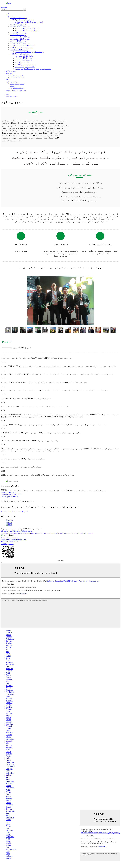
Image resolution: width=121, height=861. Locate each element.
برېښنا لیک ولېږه (9, 537)
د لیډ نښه (47, 533)
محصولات (9, 16)
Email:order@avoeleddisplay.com (13, 539)
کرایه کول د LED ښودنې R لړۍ (29, 22)
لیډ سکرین (25, 533)
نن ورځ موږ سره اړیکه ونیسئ (14, 511)
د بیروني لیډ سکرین (63, 533)
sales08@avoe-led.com (9, 496)
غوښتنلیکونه (16, 88)
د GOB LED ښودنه (18, 18)
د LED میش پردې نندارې (21, 47)
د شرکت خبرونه (17, 75)
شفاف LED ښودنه (18, 35)
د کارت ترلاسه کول (23, 60)
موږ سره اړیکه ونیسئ (16, 90)
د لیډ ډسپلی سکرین (10, 533)
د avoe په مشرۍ (7, 544)
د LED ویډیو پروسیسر (25, 64)
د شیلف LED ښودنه (18, 41)
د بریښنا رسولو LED (25, 67)
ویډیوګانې (11, 71)
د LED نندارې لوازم (20, 54)
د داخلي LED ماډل (23, 58)
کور (7, 13)
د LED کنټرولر (22, 62)
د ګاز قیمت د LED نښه (20, 37)
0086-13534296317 (8, 492)
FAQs (8, 79)
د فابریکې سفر (17, 84)
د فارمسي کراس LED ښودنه (22, 45)
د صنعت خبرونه (17, 77)
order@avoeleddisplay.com (11, 494)
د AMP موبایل (25, 531)
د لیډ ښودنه (36, 533)
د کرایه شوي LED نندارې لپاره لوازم (33, 69)
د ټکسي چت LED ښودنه (20, 39)
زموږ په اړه (11, 81)
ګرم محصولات (6, 531)
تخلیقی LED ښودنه (19, 50)
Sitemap (16, 531)
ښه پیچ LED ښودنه (18, 33)
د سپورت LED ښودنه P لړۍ (27, 30)
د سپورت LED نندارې (20, 26)
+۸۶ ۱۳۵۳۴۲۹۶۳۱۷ (9, 542)
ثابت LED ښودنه (18, 24)
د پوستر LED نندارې (20, 43)
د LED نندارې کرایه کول (22, 20)
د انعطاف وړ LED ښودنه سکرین (29, 52)
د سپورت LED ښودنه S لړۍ (27, 28)
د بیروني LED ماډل (24, 56)
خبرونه (9, 73)
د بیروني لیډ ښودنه (83, 533)
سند (12, 86)
